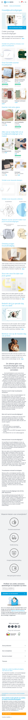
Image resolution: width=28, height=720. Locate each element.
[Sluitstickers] (20, 144)
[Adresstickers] (7, 165)
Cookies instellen (6, 717)
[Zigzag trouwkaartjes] (20, 72)
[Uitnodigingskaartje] (7, 144)
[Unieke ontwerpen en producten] (8, 234)
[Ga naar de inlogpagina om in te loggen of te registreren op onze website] (22, 2)
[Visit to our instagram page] (18, 626)
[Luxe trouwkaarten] (20, 115)
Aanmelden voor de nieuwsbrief (10, 593)
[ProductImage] (8, 54)
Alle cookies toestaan (7, 713)
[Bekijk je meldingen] (24, 2)
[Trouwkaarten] (7, 72)
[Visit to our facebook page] (9, 626)
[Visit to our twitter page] (12, 626)
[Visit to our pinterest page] (15, 626)
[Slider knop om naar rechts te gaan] (26, 54)
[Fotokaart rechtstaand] (20, 94)
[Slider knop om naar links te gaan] (2, 54)
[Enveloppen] (20, 165)
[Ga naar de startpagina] (8, 2)
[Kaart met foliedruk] (7, 115)
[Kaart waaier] (7, 94)
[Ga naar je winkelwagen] (26, 2)
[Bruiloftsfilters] (8, 210)
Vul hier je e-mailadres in (8, 588)
